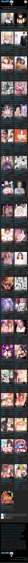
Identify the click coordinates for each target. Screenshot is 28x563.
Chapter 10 (17, 269)
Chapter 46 (3, 246)
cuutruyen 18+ (16, 527)
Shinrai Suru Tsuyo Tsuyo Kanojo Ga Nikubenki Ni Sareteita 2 (7, 98)
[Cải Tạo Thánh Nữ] (21, 306)
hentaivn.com (17, 525)
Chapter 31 (17, 77)
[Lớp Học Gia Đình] (7, 377)
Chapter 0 (17, 200)
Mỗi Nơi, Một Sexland (6, 244)
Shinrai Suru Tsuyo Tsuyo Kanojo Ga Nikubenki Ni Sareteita (7, 146)
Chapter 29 (17, 50)
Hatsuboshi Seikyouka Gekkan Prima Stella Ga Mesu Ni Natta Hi (7, 48)
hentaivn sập (9, 527)
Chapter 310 (3, 389)
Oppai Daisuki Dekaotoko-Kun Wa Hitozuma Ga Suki (19, 98)
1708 (8, 517)
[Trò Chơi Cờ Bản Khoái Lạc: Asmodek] (21, 328)
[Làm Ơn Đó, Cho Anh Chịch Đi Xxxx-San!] (7, 472)
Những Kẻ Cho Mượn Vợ (20, 24)
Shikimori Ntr (4, 433)
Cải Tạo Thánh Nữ (19, 313)
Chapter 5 (17, 123)
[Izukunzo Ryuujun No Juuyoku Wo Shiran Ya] (7, 499)
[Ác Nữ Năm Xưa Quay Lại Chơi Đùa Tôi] (21, 353)
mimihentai (18, 533)
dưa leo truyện (5, 525)
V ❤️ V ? (3, 454)
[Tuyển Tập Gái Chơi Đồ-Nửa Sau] (21, 112)
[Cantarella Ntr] (7, 306)
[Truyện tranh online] (7, 2)
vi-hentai (22, 525)
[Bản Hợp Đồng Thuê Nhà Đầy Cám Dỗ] (21, 426)
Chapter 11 (4, 26)
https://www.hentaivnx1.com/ (8, 562)
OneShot (16, 296)
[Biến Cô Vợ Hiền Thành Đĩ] (7, 352)
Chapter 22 (3, 77)
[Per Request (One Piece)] (21, 285)
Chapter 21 (3, 79)
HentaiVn (25, 557)
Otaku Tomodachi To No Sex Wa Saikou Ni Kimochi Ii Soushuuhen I (7, 221)
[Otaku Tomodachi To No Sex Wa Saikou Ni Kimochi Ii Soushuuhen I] (7, 212)
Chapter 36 (17, 364)
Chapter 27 (17, 54)
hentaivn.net (22, 527)
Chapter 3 (17, 127)
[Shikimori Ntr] (7, 426)
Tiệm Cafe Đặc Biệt (19, 144)
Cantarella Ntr (4, 313)
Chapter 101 (17, 147)
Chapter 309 (3, 391)
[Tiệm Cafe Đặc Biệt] (21, 138)
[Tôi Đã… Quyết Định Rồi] (21, 236)
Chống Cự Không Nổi (6, 408)
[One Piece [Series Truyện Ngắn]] (7, 164)
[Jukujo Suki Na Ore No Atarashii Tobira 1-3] (21, 164)
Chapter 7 (3, 275)
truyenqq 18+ (10, 538)
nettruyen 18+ (4, 536)
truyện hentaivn (20, 530)
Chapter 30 (17, 79)
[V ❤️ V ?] (7, 447)
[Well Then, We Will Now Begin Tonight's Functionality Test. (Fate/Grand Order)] (7, 189)
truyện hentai (20, 536)
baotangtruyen (15, 562)
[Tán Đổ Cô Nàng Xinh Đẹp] (21, 67)
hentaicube (17, 538)
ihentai (15, 536)
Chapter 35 (17, 365)
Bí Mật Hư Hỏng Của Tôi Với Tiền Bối (7, 24)
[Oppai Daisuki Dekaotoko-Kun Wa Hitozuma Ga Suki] (21, 89)
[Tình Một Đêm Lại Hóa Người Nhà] (7, 260)
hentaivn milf (4, 538)
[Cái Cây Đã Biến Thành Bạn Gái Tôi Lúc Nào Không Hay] (21, 474)
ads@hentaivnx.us (21, 8)
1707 (5, 517)
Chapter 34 (17, 367)
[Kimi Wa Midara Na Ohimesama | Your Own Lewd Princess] (21, 212)
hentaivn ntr (13, 530)
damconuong (12, 533)
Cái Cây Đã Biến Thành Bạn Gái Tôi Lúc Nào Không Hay (21, 481)
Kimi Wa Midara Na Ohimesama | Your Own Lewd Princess (21, 221)
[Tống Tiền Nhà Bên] (21, 262)
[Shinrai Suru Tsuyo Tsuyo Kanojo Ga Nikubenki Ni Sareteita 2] (7, 89)
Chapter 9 (3, 271)
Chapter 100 (17, 148)
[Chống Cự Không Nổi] (7, 404)
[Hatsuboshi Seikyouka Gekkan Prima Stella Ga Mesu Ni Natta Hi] (7, 39)
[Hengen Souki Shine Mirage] (21, 447)
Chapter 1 (3, 52)
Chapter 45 (3, 248)
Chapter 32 (17, 75)
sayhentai (11, 525)
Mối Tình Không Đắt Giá (21, 385)
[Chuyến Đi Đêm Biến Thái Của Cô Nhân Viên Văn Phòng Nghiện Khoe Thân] (7, 112)
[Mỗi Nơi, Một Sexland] (7, 236)
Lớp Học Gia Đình (5, 385)
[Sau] (25, 20)
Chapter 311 (3, 387)
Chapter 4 (17, 125)
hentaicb (3, 527)
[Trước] (3, 20)
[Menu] (25, 2)
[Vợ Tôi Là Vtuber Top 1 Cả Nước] (21, 39)
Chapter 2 (18, 26)
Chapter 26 (3, 342)
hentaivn (3, 530)
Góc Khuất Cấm (5, 292)
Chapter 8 (3, 273)
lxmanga (8, 530)
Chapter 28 (17, 52)
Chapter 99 (17, 150)
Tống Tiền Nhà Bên (19, 267)
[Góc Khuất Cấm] (7, 286)
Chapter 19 (3, 179)
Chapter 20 (3, 177)
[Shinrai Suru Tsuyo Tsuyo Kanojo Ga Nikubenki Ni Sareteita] (7, 137)
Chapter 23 (3, 75)
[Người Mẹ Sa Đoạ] (21, 189)
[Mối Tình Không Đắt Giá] (21, 378)
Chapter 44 (3, 250)
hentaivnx (10, 536)
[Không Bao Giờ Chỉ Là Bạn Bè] (7, 328)
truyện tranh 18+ (5, 533)
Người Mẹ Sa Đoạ (19, 196)
